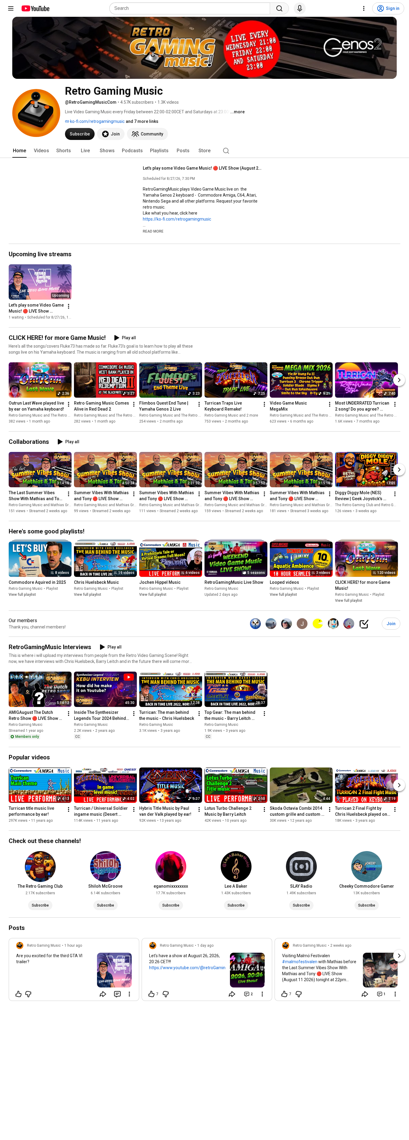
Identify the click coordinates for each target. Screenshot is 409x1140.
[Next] (399, 380)
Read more (153, 231)
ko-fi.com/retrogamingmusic (97, 121)
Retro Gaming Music (26, 588)
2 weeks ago (340, 945)
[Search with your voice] (300, 8)
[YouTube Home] (35, 8)
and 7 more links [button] (142, 121)
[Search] (279, 8)
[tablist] (204, 151)
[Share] (103, 994)
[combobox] (191, 8)
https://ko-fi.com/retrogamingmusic (177, 219)
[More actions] (69, 306)
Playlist (52, 588)
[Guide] (10, 8)
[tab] (19, 151)
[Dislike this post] (28, 994)
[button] (153, 231)
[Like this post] (18, 994)
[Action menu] (129, 994)
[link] (74, 971)
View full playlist (22, 594)
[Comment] (117, 994)
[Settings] (363, 8)
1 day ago (205, 945)
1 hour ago (73, 945)
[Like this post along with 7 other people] (151, 994)
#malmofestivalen (299, 961)
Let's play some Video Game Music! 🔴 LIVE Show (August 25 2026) (203, 168)
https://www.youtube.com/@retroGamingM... (191, 967)
